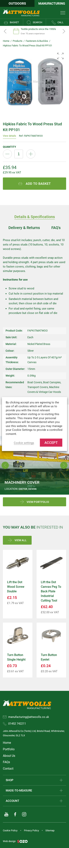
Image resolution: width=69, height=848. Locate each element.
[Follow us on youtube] (6, 814)
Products (17, 40)
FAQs (6, 762)
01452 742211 (17, 723)
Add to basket (38, 184)
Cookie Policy (10, 830)
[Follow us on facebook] (15, 814)
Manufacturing (51, 3)
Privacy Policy (31, 830)
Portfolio (9, 749)
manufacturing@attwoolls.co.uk (28, 717)
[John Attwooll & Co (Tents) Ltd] (21, 12)
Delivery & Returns (24, 227)
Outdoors (17, 3)
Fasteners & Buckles (37, 40)
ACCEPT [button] (51, 443)
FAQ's (56, 227)
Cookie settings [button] (24, 443)
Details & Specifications (34, 216)
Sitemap (49, 830)
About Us (9, 756)
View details (9, 135)
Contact (8, 768)
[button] (60, 56)
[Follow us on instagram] (24, 814)
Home (6, 40)
